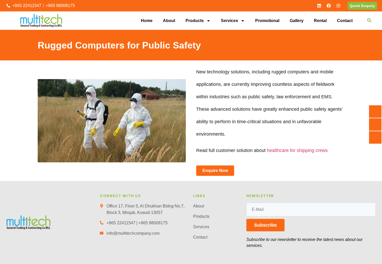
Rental (320, 20)
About (169, 20)
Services (229, 20)
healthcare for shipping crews (297, 150)
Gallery (297, 20)
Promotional (267, 20)
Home (147, 20)
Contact (345, 20)
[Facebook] (329, 6)
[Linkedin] (319, 6)
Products (195, 20)
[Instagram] (338, 6)
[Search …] (369, 21)
